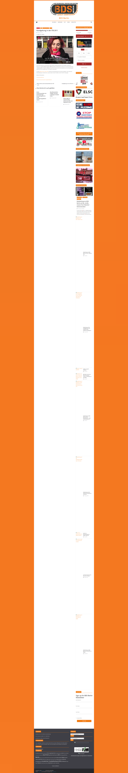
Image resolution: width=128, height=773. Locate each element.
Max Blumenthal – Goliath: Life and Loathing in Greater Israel (54, 94)
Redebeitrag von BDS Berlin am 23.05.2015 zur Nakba (87, 651)
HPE (43, 759)
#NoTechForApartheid (43, 753)
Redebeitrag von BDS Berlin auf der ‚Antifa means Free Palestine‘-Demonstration (83, 203)
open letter (46, 71)
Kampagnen (60, 22)
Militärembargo (85, 197)
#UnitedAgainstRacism (58, 753)
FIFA (55, 757)
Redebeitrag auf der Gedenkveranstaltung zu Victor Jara (87, 493)
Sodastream (50, 763)
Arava (55, 755)
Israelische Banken (59, 759)
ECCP (65, 22)
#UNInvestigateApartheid (51, 753)
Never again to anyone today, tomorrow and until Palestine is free (67, 100)
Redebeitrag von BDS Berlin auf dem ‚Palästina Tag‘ (87, 253)
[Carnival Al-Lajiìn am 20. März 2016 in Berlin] (79, 576)
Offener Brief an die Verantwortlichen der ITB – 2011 (45, 84)
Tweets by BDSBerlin (55, 765)
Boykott (46, 757)
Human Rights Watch (47, 759)
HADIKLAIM (40, 759)
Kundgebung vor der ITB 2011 (67, 83)
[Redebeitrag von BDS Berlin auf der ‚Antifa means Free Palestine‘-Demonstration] (84, 191)
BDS (59, 755)
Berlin (37, 757)
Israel (55, 759)
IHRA (51, 759)
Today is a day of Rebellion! (86, 369)
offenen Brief (42, 71)
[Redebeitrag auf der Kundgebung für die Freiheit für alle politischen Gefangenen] (79, 329)
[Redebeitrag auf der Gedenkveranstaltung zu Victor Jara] (79, 494)
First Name (78, 706)
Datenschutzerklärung (39, 749)
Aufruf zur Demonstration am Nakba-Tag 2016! (86, 534)
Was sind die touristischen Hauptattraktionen (44, 79)
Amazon (67, 753)
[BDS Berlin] (37, 22)
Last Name (77, 712)
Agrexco (62, 753)
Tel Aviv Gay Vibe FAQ (40, 77)
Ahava (65, 753)
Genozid (65, 757)
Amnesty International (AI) (39, 755)
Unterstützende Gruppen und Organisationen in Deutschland (81, 755)
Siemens (46, 763)
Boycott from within (42, 757)
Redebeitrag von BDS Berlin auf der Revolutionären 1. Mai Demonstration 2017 (86, 417)
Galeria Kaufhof (59, 757)
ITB (61, 761)
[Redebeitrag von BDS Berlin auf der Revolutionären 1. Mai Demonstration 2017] (79, 418)
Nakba (67, 761)
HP (42, 759)
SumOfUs (54, 763)
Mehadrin (64, 761)
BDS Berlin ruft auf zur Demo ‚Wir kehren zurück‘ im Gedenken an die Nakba (87, 376)
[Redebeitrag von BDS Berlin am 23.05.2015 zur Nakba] (79, 651)
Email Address (78, 700)
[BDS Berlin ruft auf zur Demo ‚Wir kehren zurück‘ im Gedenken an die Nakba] (79, 376)
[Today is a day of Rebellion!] (79, 370)
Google (37, 759)
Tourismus (57, 763)
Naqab (36, 763)
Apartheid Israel (51, 755)
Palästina (39, 763)
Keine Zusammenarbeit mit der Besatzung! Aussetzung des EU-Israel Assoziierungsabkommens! (41, 96)
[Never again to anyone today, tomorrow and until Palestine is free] (68, 91)
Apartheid (45, 755)
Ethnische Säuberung (52, 757)
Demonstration (79, 197)
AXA (57, 755)
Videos (68, 22)
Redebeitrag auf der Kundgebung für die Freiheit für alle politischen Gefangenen (87, 329)
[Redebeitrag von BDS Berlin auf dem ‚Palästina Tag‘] (79, 254)
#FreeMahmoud (38, 753)
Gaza (63, 757)
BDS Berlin (64, 18)
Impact (53, 759)
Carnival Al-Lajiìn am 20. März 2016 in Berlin (87, 575)
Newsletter (73, 22)
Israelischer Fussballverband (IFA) (51, 761)
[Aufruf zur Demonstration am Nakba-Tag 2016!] (79, 535)
